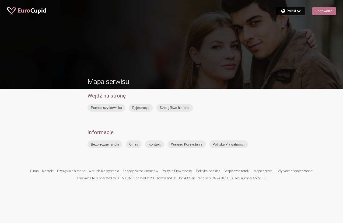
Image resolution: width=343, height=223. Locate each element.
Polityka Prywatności (229, 144)
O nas (133, 144)
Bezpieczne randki (105, 144)
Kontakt (155, 144)
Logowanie (324, 11)
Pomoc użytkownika (106, 108)
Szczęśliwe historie (174, 108)
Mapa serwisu (264, 171)
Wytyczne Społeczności (295, 171)
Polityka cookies (208, 171)
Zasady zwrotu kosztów (140, 171)
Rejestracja (140, 108)
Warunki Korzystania (186, 144)
